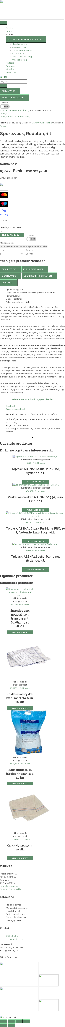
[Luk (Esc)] (26, 1021)
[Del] (19, 1021)
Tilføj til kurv (10, 235)
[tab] (10, 269)
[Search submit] (3, 86)
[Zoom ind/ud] (3, 1021)
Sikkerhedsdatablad (15, 409)
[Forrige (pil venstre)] (3, 1025)
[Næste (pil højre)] (11, 1025)
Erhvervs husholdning (19, 110)
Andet (3, 126)
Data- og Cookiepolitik (10, 889)
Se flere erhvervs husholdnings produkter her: (32, 399)
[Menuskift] (3, 23)
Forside (3, 110)
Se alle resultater (13, 97)
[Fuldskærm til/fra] (11, 1021)
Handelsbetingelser (9, 886)
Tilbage (3, 113)
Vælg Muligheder (35, 482)
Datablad (10, 406)
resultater (8, 91)
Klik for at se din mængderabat (35, 459)
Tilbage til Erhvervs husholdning (15, 116)
